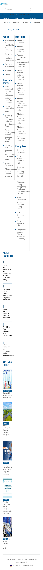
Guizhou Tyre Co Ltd (20, 223)
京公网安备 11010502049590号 (23, 565)
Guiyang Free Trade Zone (9, 108)
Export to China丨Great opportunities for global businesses (7, 294)
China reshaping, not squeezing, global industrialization (7, 350)
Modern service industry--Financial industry (21, 118)
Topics (22, 24)
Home (6, 19)
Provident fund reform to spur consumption (7, 331)
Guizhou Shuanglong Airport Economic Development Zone (10, 136)
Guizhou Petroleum (21, 151)
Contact (8, 74)
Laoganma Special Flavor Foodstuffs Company (21, 234)
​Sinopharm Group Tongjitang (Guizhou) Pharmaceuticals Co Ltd (24, 188)
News (33, 19)
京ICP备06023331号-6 (21, 562)
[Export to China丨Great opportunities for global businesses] (7, 450)
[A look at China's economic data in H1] (7, 527)
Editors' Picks (8, 363)
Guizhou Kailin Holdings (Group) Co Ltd (21, 171)
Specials (7, 24)
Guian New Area (9, 164)
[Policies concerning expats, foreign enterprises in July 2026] (7, 488)
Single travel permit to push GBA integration (7, 313)
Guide (6, 36)
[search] (28, 9)
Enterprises (20, 146)
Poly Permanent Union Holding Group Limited (21, 203)
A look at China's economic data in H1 (7, 543)
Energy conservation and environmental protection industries (23, 61)
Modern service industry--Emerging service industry (21, 89)
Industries (20, 36)
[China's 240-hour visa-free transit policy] (7, 379)
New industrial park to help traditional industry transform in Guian (9, 94)
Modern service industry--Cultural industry (21, 75)
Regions (7, 30)
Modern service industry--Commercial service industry (22, 104)
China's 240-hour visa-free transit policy (7, 395)
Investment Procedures (9, 65)
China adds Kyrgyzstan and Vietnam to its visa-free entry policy (7, 272)
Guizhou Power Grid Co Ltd (20, 159)
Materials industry (21, 41)
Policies (19, 19)
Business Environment (10, 59)
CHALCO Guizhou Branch (21, 215)
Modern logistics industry (20, 49)
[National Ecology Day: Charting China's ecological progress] (7, 411)
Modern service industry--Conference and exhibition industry (21, 134)
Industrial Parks (7, 81)
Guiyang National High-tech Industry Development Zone (10, 120)
